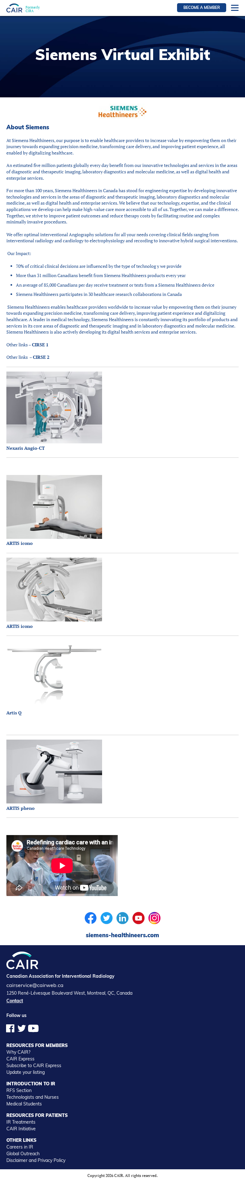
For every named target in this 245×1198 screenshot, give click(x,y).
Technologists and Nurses (32, 1097)
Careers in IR (19, 1147)
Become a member (201, 7)
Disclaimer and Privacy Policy (35, 1160)
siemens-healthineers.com (122, 935)
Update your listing (25, 1072)
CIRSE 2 (41, 357)
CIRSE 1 (40, 345)
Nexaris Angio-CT (25, 448)
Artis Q (14, 713)
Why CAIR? (18, 1052)
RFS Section (19, 1090)
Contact (14, 1000)
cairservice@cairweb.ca (34, 985)
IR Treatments (20, 1122)
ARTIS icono (19, 543)
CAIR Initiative (21, 1129)
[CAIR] (14, 8)
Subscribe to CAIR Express (33, 1065)
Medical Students (24, 1104)
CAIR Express (20, 1059)
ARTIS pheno (20, 808)
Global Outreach (23, 1154)
